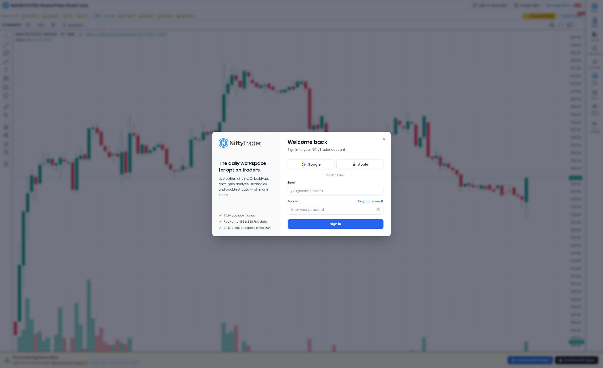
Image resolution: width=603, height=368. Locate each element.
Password (295, 201)
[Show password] (378, 209)
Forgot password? (370, 201)
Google (314, 164)
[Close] (384, 139)
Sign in (335, 224)
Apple (363, 164)
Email (291, 182)
